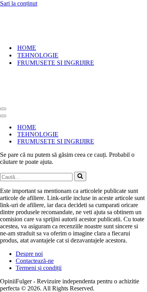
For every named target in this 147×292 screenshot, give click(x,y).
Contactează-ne (35, 213)
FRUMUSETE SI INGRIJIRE (55, 39)
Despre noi (29, 206)
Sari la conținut (18, 3)
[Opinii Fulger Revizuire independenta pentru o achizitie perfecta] (25, 10)
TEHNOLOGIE (37, 31)
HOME (26, 24)
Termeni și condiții (39, 220)
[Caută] (80, 129)
